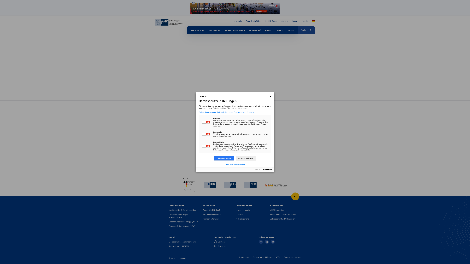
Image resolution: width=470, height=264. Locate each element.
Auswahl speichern (245, 158)
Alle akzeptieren (224, 158)
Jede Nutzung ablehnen (235, 164)
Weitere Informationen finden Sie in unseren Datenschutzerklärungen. (226, 112)
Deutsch (202, 96)
